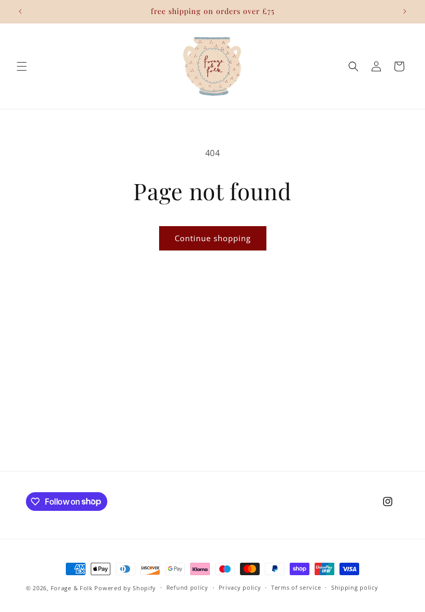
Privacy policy (240, 587)
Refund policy (187, 587)
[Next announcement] (404, 11)
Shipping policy (354, 587)
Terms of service (296, 587)
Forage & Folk (72, 588)
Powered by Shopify (125, 588)
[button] (21, 66)
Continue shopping (213, 238)
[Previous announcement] (20, 11)
